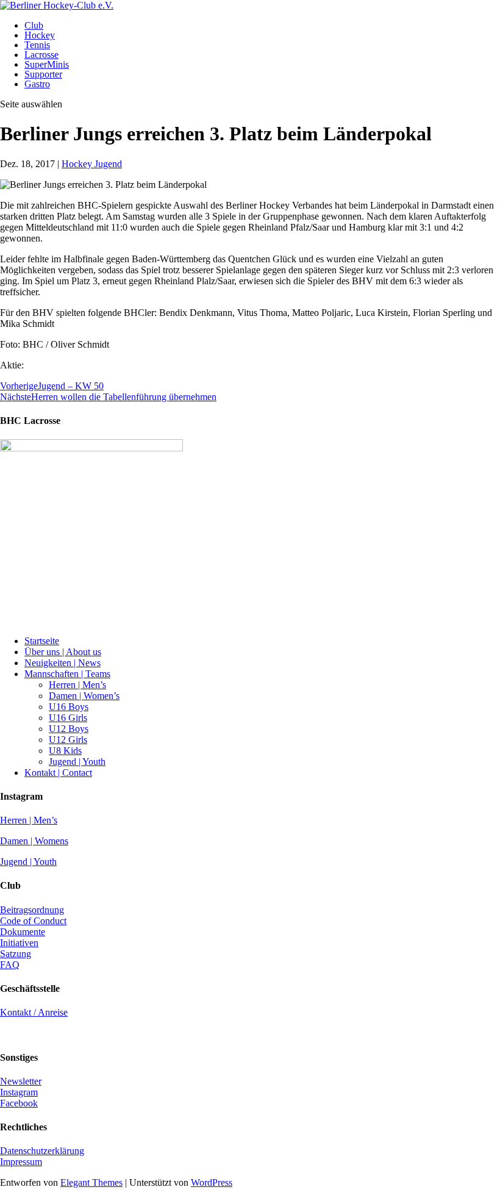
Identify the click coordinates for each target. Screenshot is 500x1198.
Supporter (43, 74)
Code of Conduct (33, 921)
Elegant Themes (91, 1182)
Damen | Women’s (84, 695)
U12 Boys (68, 728)
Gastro (37, 84)
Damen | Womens (34, 841)
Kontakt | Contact (58, 772)
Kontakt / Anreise (34, 1012)
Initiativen (19, 943)
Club (33, 25)
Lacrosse (41, 54)
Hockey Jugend (92, 164)
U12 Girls (68, 739)
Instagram (19, 1092)
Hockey (39, 35)
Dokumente (22, 932)
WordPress (211, 1182)
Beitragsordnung (32, 910)
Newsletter (20, 1081)
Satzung (15, 954)
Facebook (19, 1103)
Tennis (37, 45)
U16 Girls (68, 717)
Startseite (41, 641)
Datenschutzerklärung (42, 1151)
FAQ (10, 964)
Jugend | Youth (77, 761)
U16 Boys (68, 706)
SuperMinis (46, 64)
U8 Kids (65, 750)
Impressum (21, 1162)
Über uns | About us (62, 652)
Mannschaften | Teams (67, 674)
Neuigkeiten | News (62, 663)
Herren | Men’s (77, 685)
